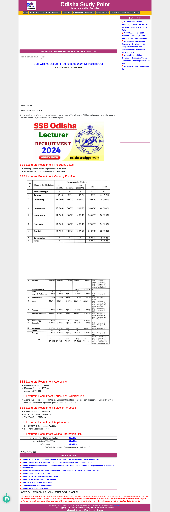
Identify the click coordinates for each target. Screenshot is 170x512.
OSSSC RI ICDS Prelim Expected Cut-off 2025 (40, 476)
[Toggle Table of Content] (42, 57)
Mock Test (135, 12)
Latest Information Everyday (85, 8)
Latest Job (46, 12)
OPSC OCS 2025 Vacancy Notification (37, 482)
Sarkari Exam (117, 505)
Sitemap (100, 510)
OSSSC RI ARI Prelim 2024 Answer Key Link (40, 479)
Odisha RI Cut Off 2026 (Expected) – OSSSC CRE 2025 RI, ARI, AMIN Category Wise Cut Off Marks (61, 459)
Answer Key (89, 12)
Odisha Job (34, 12)
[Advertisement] (68, 32)
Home (25, 12)
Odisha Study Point (85, 4)
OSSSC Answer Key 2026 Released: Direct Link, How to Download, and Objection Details (57, 462)
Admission (56, 12)
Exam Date (114, 12)
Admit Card (66, 12)
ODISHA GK (78, 12)
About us (70, 510)
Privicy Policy (90, 510)
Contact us (79, 510)
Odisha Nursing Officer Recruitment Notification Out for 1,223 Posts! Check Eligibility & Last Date (61, 470)
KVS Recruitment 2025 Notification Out (38, 485)
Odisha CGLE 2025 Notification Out (36, 473)
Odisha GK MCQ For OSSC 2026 (35, 488)
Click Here (72, 438)
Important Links (102, 12)
